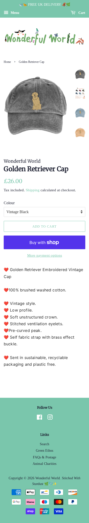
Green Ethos (44, 450)
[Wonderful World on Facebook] (39, 418)
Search (44, 444)
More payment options (44, 255)
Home (7, 62)
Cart (81, 13)
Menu (14, 13)
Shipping (33, 190)
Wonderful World (47, 478)
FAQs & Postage (44, 457)
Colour (9, 203)
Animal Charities (44, 464)
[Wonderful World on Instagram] (50, 418)
